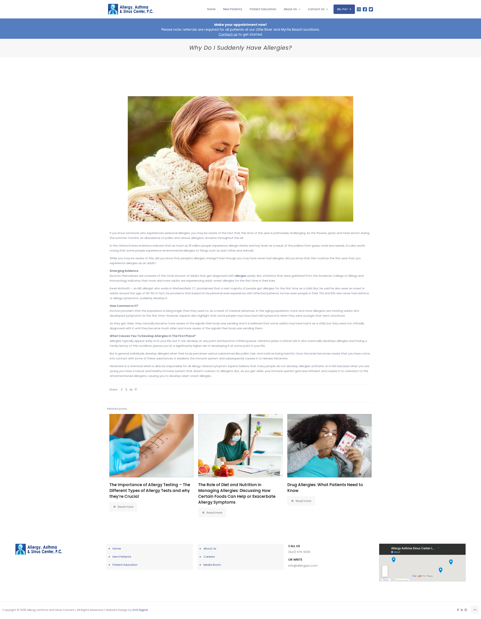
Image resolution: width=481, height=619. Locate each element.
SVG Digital (140, 610)
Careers (209, 557)
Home (117, 548)
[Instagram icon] (465, 610)
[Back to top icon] (475, 610)
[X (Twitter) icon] (461, 610)
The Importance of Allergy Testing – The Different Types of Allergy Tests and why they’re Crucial (149, 490)
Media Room (212, 565)
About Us (209, 548)
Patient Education (125, 565)
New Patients (122, 557)
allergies (241, 276)
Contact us (228, 34)
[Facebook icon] (457, 610)
